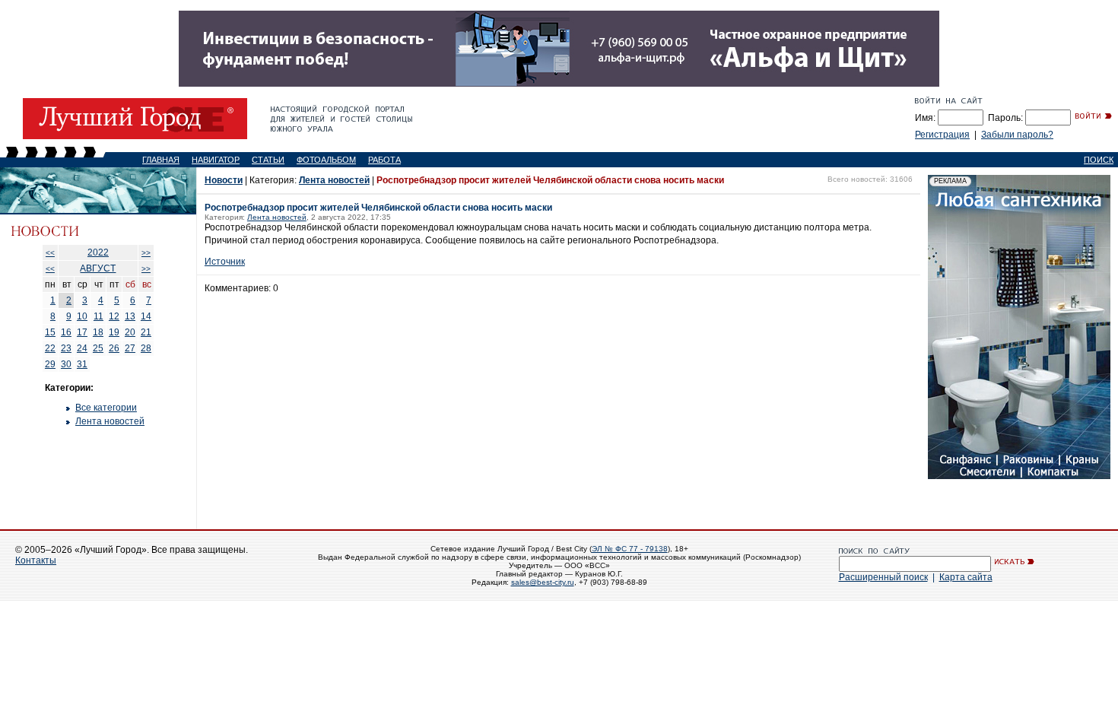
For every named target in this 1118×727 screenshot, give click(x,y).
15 (50, 332)
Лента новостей (110, 421)
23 (66, 348)
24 (82, 348)
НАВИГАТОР (216, 159)
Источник (225, 261)
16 (66, 332)
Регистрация (942, 134)
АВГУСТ (98, 268)
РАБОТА (384, 159)
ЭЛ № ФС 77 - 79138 (630, 548)
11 (98, 316)
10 (82, 316)
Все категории (106, 407)
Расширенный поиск (883, 577)
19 (114, 332)
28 (146, 348)
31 (82, 364)
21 (146, 332)
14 (146, 316)
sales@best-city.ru (542, 582)
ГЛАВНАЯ (160, 159)
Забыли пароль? (1017, 134)
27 (130, 348)
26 (114, 348)
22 (50, 348)
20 (130, 332)
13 (130, 316)
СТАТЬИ (268, 159)
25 (98, 348)
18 (98, 332)
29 (50, 364)
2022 (98, 252)
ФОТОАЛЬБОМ (326, 159)
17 (82, 332)
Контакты (35, 560)
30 (66, 364)
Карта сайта (966, 577)
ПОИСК (1098, 159)
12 (114, 316)
